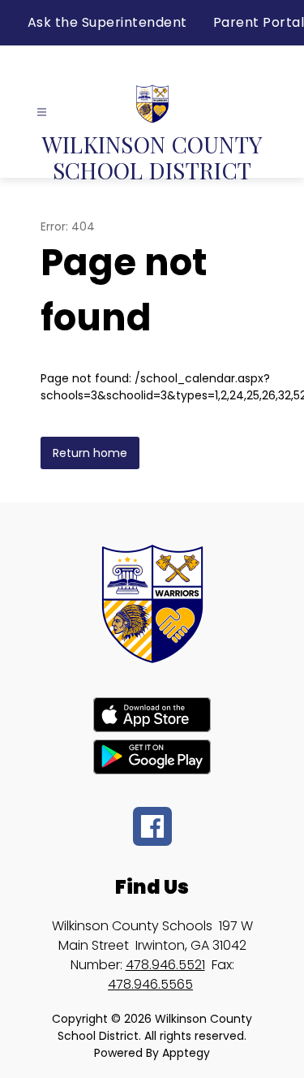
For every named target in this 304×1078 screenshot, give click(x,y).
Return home (90, 453)
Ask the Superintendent (107, 22)
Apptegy (186, 1053)
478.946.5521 (165, 964)
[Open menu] (41, 112)
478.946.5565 (150, 984)
